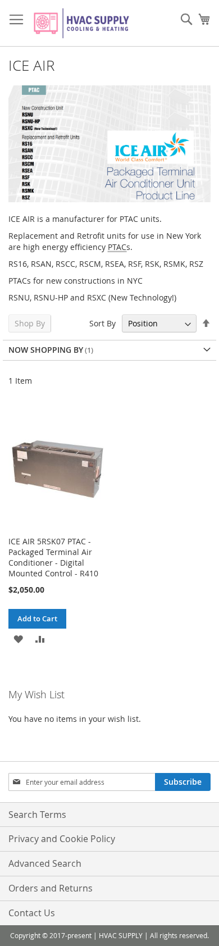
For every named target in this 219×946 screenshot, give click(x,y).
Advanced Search (44, 863)
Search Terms (37, 814)
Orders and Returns (50, 888)
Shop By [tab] (30, 323)
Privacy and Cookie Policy (61, 839)
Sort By (102, 323)
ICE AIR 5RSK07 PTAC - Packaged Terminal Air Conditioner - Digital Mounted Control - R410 (53, 557)
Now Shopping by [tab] (45, 349)
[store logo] (81, 23)
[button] (18, 638)
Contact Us (31, 913)
